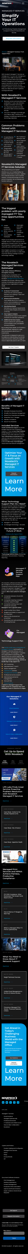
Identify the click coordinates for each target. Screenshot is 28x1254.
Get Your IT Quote (13, 347)
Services (4, 52)
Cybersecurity (8, 670)
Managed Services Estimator (15, 278)
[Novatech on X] (10, 1102)
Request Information (13, 38)
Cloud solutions (8, 683)
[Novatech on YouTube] (7, 1102)
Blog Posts (13, 761)
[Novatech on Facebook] (18, 1102)
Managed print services (10, 672)
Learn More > (14, 712)
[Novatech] (9, 1098)
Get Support (13, 1210)
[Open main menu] (23, 3)
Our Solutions (14, 1058)
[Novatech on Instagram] (14, 1102)
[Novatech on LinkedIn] (3, 1102)
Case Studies (4, 761)
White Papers (21, 761)
